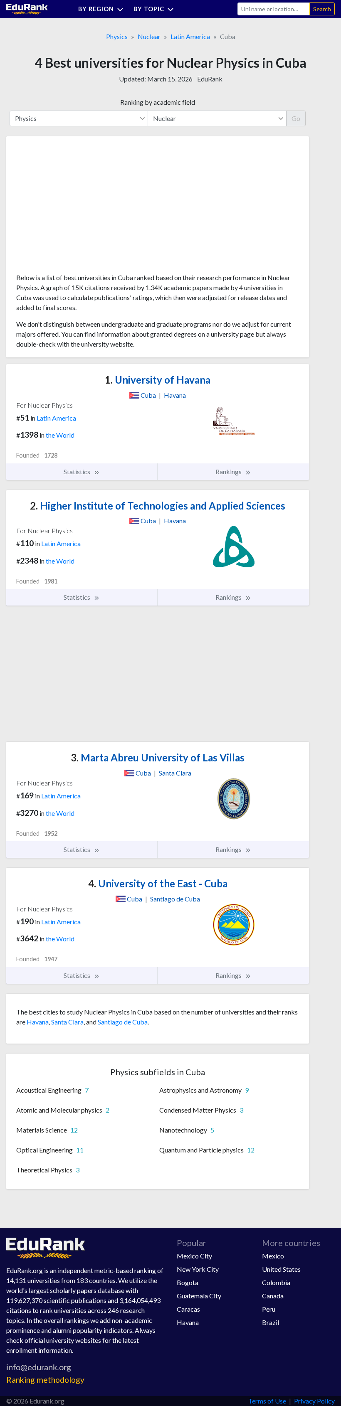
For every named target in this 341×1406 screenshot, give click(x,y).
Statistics (77, 471)
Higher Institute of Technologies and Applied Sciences (157, 506)
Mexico (273, 1256)
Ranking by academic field (157, 102)
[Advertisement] (78, 208)
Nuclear (149, 36)
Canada (273, 1296)
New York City (198, 1269)
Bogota (187, 1282)
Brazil (270, 1322)
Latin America (190, 36)
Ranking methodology (45, 1379)
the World (60, 435)
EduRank (209, 79)
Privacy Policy (314, 1401)
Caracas (188, 1309)
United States (281, 1269)
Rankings (229, 471)
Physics (117, 36)
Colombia (276, 1282)
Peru (268, 1309)
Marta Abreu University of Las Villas (158, 757)
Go (296, 118)
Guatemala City (199, 1296)
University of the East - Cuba (157, 883)
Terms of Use (267, 1401)
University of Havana (157, 380)
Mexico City (194, 1256)
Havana (38, 1022)
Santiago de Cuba (123, 1022)
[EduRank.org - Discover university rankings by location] (27, 8)
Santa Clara (67, 1022)
